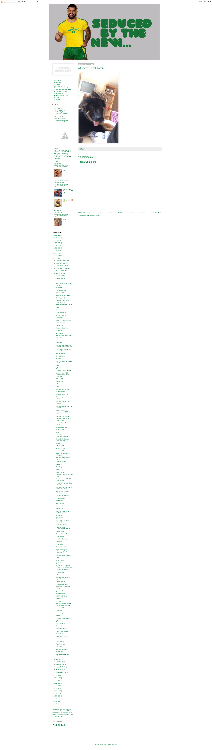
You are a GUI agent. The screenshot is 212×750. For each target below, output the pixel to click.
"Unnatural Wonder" (62, 524)
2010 (56, 691)
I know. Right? (60, 293)
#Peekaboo (57, 211)
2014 (56, 680)
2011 (56, 688)
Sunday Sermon (60, 353)
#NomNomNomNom (62, 394)
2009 (56, 693)
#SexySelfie (59, 281)
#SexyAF (58, 403)
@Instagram (57, 80)
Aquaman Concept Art (62, 427)
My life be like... (60, 601)
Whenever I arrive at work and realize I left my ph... (64, 604)
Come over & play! (61, 547)
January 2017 (60, 672)
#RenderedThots (61, 312)
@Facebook (59, 591)
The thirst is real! (61, 462)
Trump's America (61, 290)
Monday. (58, 310)
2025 (56, 238)
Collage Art (59, 515)
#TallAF (65, 219)
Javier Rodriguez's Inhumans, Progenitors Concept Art (63, 551)
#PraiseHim (59, 317)
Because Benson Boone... (62, 181)
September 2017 (61, 268)
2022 (56, 245)
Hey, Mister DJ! (60, 298)
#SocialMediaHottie (62, 584)
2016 (56, 675)
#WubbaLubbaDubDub (63, 495)
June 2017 (59, 659)
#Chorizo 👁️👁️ (58, 117)
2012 (56, 685)
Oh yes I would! (60, 356)
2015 (56, 678)
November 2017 (61, 263)
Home (120, 212)
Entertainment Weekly (62, 389)
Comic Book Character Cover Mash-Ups (62, 439)
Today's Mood (60, 472)
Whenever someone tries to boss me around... (64, 488)
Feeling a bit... (60, 469)
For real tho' (59, 508)
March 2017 (59, 667)
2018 (56, 256)
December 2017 (61, 260)
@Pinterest (57, 82)
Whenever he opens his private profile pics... (63, 578)
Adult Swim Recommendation (62, 435)
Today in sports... (61, 323)
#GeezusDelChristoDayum (64, 320)
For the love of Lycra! (62, 636)
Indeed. (58, 384)
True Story (59, 467)
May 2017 (59, 662)
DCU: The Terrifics (61, 596)
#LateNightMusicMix (62, 631)
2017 (56, 258)
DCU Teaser (59, 652)
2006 (56, 701)
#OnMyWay (59, 501)
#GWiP (65, 170)
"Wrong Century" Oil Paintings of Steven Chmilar (62, 374)
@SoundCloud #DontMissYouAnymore (61, 94)
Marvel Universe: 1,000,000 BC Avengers (64, 479)
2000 (56, 704)
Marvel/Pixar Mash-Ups (63, 295)
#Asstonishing (60, 506)
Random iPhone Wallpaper (64, 534)
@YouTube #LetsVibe (60, 91)
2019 (56, 253)
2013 (56, 683)
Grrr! (57, 575)
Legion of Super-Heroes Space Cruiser (63, 511)
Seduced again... (61, 503)
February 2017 (60, 669)
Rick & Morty (59, 333)
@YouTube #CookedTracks (62, 89)
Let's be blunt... (60, 446)
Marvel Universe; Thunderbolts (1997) (63, 527)
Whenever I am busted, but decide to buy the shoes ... (64, 345)
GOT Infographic (61, 623)
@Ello (57, 432)
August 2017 (60, 271)
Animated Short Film (62, 649)
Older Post (158, 212)
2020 (56, 250)
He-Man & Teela (60, 593)
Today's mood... (60, 644)
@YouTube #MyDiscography (62, 87)
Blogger (114, 745)
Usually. (58, 443)
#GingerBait (59, 634)
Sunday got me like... (62, 328)
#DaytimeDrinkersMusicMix (64, 370)
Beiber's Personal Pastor (63, 401)
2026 (56, 235)
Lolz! (57, 307)
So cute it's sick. (58, 108)
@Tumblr (57, 85)
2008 (56, 696)
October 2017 (60, 266)
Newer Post (81, 212)
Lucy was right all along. (63, 416)
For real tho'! (59, 325)
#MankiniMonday (61, 278)
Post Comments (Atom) (93, 215)
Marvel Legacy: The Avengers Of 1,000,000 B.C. (63, 412)
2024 (56, 240)
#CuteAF (56, 161)
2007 (56, 698)
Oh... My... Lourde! (61, 315)
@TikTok (56, 97)
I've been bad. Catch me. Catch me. (68, 191)
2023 (56, 243)
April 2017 (59, 664)
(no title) (56, 148)
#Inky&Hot (59, 541)
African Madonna (61, 628)
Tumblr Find (59, 342)
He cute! (58, 358)
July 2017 (59, 273)
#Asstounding (60, 641)
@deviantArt (59, 518)
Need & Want (60, 429)
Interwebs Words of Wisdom (64, 305)
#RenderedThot (60, 276)
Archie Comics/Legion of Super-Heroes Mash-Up (64, 566)
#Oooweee (59, 340)
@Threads (57, 100)
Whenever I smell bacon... (63, 555)
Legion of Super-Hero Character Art (62, 301)
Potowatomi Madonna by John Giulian (63, 350)
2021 (56, 248)
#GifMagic (59, 288)
